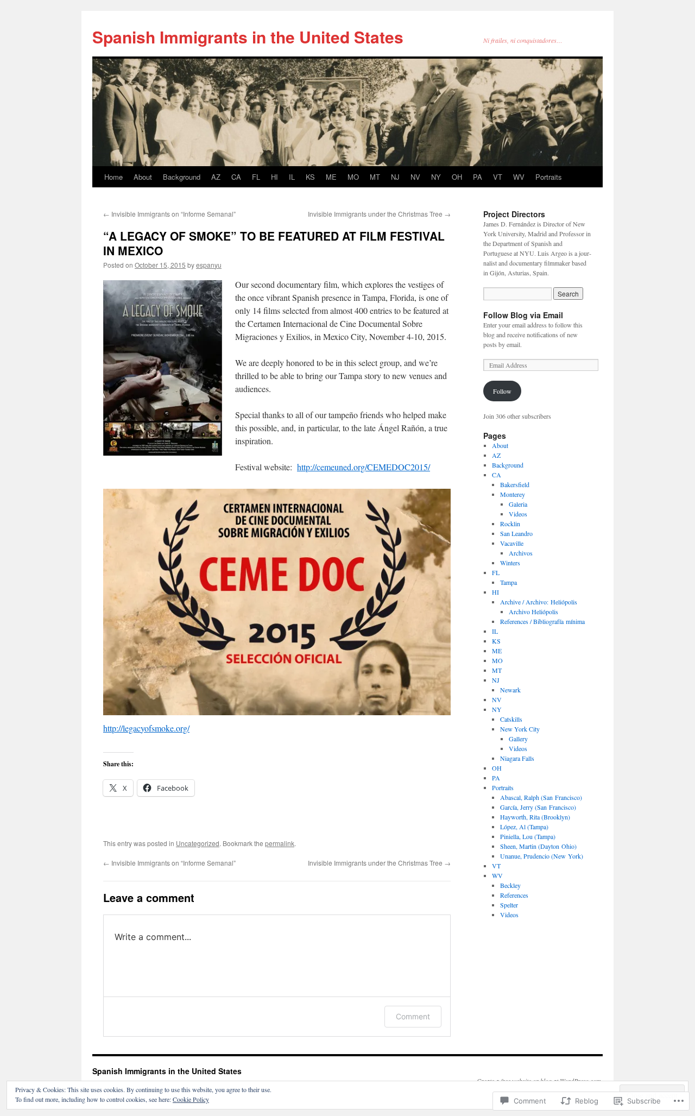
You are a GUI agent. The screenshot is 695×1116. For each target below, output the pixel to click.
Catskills (511, 719)
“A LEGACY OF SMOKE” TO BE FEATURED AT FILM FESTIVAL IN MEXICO (274, 243)
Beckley (510, 885)
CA (236, 177)
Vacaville (511, 543)
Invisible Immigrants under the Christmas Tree (379, 213)
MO (353, 177)
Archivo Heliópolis (533, 611)
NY (436, 177)
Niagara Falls (517, 758)
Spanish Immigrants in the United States (247, 36)
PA (477, 177)
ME (331, 177)
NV (415, 177)
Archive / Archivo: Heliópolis (538, 601)
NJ (395, 177)
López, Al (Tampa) (524, 826)
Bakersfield (514, 484)
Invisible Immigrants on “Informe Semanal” (169, 213)
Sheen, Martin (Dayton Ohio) (538, 846)
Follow (502, 391)
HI (274, 177)
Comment (413, 1016)
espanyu (209, 264)
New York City (520, 728)
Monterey (512, 494)
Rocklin (510, 523)
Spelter (509, 904)
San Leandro (516, 533)
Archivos (521, 552)
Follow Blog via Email (523, 315)
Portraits (548, 177)
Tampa (508, 582)
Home (113, 177)
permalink (279, 843)
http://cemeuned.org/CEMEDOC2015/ (363, 466)
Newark (510, 689)
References (514, 895)
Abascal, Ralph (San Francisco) (541, 797)
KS (310, 177)
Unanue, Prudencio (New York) (541, 856)
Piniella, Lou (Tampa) (527, 836)
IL (292, 177)
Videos (518, 513)
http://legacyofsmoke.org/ (146, 728)
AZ (215, 177)
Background (181, 177)
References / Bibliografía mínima (542, 621)
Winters (510, 562)
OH (457, 177)
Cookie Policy (191, 1099)
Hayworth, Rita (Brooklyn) (535, 816)
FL (256, 177)
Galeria (518, 504)
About (143, 177)
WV (519, 177)
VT (497, 177)
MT (375, 177)
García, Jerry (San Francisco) (538, 807)
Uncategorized (197, 843)
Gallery (518, 738)
